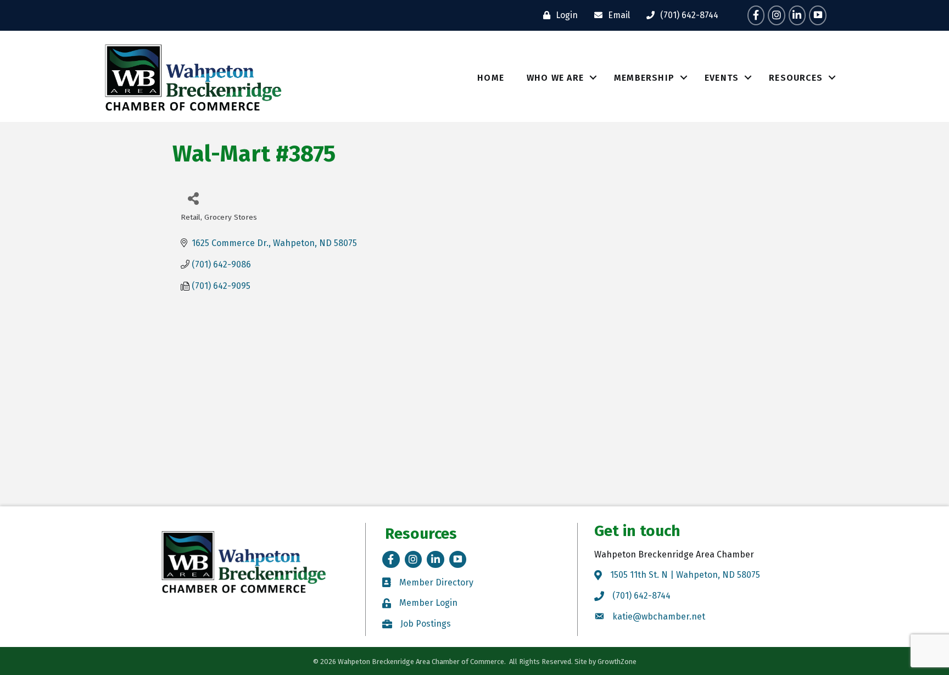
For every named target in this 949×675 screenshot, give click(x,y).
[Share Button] (193, 198)
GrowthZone (617, 661)
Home (490, 77)
